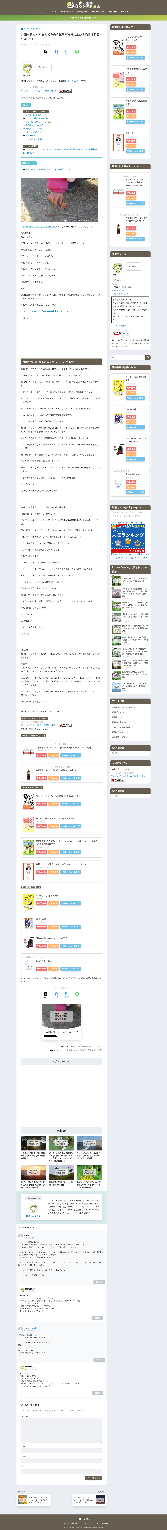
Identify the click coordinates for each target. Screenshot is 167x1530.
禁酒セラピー (131, 133)
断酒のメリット (67, 12)
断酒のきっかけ (83, 12)
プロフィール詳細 (118, 326)
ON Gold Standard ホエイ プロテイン (52, 938)
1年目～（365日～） (34, 132)
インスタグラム (119, 294)
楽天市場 (42, 755)
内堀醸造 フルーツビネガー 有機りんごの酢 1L (56, 770)
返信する (99, 1282)
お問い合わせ (76, 1523)
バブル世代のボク (30, 1328)
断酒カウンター (119, 732)
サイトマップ (64, 1523)
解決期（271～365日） (35, 129)
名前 (23, 1446)
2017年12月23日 (29, 1331)
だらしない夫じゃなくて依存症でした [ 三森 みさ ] (58, 796)
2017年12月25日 (30, 1369)
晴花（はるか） (74, 81)
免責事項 (105, 1523)
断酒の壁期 (87, 1050)
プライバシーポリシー (91, 1523)
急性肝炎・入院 (120, 737)
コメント (26, 1417)
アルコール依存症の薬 (122, 727)
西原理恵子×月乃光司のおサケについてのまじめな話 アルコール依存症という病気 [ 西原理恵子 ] (67, 842)
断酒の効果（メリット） (92, 1046)
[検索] (148, 357)
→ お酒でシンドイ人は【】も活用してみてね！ (47, 311)
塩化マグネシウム (43, 961)
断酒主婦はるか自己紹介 (123, 707)
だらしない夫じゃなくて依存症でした (136, 38)
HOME (85, 1518)
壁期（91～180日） (33, 122)
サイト (24, 1467)
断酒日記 (124, 12)
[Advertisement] (61, 336)
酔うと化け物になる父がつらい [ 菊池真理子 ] (56, 818)
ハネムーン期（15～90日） (37, 118)
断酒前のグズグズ (99, 12)
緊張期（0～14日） (33, 115)
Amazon (54, 755)
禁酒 (77, 1050)
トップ (41, 12)
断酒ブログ (75, 1046)
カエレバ (46, 750)
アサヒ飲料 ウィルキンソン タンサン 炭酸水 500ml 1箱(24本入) (63, 747)
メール (24, 1457)
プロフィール (53, 12)
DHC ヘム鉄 (41, 919)
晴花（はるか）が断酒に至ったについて (48, 169)
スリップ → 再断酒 (33, 139)
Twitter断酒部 (119, 290)
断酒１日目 (113, 12)
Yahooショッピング (71, 755)
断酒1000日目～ (32, 136)
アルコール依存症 (65, 1050)
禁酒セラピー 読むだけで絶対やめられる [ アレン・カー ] (61, 864)
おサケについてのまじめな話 (136, 102)
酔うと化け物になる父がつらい (136, 70)
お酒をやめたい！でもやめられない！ (39, 227)
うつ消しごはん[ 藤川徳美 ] (48, 895)
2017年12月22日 (29, 1238)
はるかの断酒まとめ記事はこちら (82, 18)
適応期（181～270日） (35, 125)
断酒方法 (117, 717)
